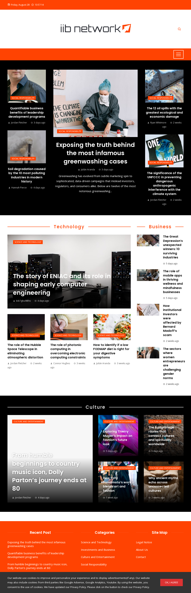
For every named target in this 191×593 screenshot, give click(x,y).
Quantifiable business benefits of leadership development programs (26, 112)
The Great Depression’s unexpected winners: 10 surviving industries (173, 247)
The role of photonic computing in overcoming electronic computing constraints (68, 351)
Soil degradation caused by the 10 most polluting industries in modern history (27, 175)
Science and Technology (28, 242)
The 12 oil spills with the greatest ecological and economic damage (164, 112)
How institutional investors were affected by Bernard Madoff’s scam (172, 320)
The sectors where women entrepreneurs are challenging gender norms (174, 363)
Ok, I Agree (171, 582)
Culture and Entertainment (28, 421)
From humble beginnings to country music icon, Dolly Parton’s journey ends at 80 (37, 566)
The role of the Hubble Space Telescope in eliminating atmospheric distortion (25, 351)
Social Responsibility (70, 131)
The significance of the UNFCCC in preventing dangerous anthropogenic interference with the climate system (164, 183)
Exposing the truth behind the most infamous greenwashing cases (95, 153)
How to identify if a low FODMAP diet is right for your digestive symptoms (111, 351)
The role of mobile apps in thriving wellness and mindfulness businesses (173, 281)
